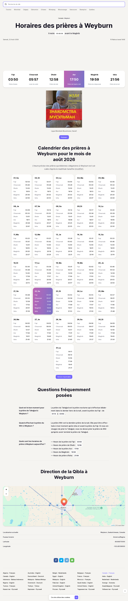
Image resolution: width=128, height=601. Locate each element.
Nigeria (5, 583)
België (55, 573)
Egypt (55, 576)
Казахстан (6, 589)
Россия (55, 589)
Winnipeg (52, 9)
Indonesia (6, 579)
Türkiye (30, 586)
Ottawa (43, 9)
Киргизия (31, 589)
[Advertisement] (64, 56)
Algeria (5, 573)
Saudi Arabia (81, 583)
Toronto (8, 9)
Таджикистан (82, 589)
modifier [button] (79, 169)
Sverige (105, 583)
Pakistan (55, 583)
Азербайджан (107, 586)
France (79, 576)
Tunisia (5, 586)
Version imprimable (64, 377)
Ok (76, 597)
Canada (104, 573)
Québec (92, 9)
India (104, 576)
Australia (31, 573)
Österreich (31, 583)
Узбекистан (106, 589)
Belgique (80, 573)
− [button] (6, 493)
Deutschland (32, 576)
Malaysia (31, 579)
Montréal (17, 9)
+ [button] (6, 489)
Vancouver (73, 9)
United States (82, 586)
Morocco (80, 579)
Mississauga (62, 9)
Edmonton (34, 9)
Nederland (105, 579)
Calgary (25, 9)
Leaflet (113, 525)
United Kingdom (58, 586)
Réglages (64, 137)
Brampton (83, 9)
